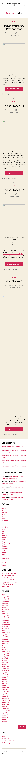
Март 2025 (5, 611)
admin (12, 33)
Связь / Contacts (6, 586)
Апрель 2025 (5, 609)
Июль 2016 (5, 696)
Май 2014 (4, 721)
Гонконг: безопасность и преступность (12, 446)
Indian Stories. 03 (14, 105)
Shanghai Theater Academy (9, 544)
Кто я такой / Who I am (8, 575)
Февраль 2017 (6, 683)
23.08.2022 (20, 33)
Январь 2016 (5, 702)
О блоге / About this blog (8, 577)
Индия (8, 94)
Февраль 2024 (6, 632)
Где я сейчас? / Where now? (9, 573)
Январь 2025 (5, 616)
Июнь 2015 (5, 717)
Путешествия (13, 94)
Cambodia (4, 512)
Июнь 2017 (5, 677)
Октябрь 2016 (5, 692)
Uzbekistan (5, 561)
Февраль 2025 (6, 613)
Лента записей (6, 738)
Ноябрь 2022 (5, 643)
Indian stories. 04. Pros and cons (14, 27)
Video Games (5, 563)
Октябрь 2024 (5, 622)
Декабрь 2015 (5, 704)
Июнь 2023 (5, 639)
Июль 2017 (5, 675)
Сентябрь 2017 (6, 670)
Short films (4, 548)
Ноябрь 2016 (5, 689)
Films (3, 516)
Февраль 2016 (6, 700)
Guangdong (5, 520)
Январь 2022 (5, 654)
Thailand (4, 552)
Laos (3, 533)
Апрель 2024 (5, 628)
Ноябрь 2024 (5, 620)
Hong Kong (5, 527)
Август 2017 (5, 673)
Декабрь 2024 (5, 618)
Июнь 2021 (5, 662)
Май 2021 (4, 664)
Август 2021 (5, 660)
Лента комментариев (8, 740)
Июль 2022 (5, 647)
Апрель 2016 (5, 698)
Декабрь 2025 (5, 599)
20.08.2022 (20, 110)
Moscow (4, 537)
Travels (14, 21)
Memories (4, 535)
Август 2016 (5, 694)
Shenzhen (4, 546)
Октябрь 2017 (5, 668)
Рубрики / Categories (7, 584)
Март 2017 (5, 681)
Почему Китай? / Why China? (9, 582)
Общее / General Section (8, 580)
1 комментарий (15, 35)
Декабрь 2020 (5, 666)
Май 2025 (4, 607)
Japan (3, 531)
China (3, 514)
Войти (3, 736)
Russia (3, 539)
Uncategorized (5, 558)
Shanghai (4, 542)
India (5, 94)
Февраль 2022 (6, 651)
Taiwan (3, 550)
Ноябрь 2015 (5, 706)
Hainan (3, 525)
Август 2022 (5, 645)
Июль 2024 (5, 626)
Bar (3, 510)
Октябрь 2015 (5, 708)
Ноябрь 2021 (5, 656)
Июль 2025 (5, 603)
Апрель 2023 (5, 641)
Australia (4, 508)
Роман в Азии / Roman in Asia (14, 4)
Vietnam (4, 565)
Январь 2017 (5, 685)
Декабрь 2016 (5, 687)
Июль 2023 (5, 637)
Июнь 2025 (5, 605)
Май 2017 (4, 679)
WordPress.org (6, 743)
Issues (3, 529)
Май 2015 (4, 719)
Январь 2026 (5, 597)
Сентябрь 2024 (6, 624)
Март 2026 (5, 594)
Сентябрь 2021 (6, 658)
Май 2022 (4, 649)
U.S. (3, 556)
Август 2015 (5, 713)
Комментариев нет (15, 112)
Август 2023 (5, 635)
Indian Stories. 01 (14, 281)
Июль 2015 (5, 715)
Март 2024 (5, 630)
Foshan (3, 518)
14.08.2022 (20, 194)
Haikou (3, 523)
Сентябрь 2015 (6, 711)
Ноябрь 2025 (5, 601)
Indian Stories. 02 (14, 190)
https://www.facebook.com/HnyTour (13, 254)
